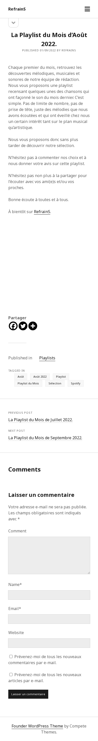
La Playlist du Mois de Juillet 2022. (40, 419)
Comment (17, 531)
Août (21, 376)
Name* (15, 584)
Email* (14, 608)
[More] (32, 326)
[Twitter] (23, 326)
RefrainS (17, 9)
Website (16, 632)
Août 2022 (39, 376)
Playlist (61, 376)
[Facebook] (13, 326)
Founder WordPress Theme (37, 726)
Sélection (54, 383)
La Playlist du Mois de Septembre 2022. (45, 437)
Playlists (47, 358)
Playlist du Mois (28, 383)
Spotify (75, 383)
